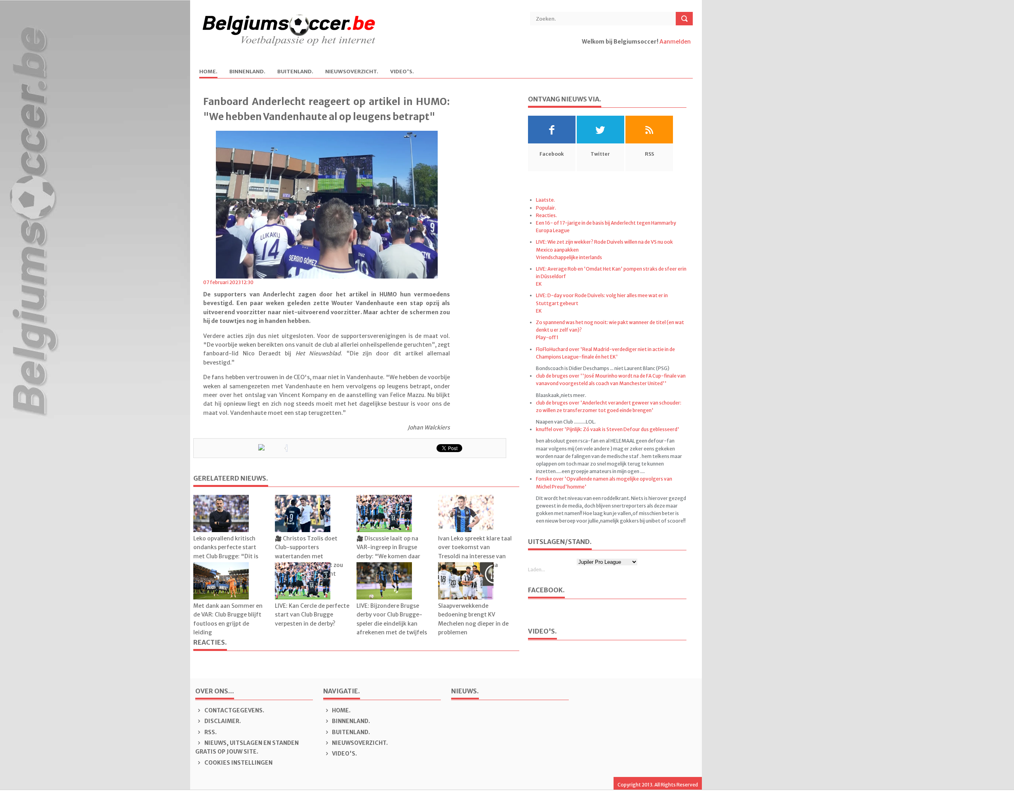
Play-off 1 (547, 337)
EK (539, 284)
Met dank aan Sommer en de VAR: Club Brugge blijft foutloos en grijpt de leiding (228, 619)
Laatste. (545, 200)
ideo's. (402, 72)
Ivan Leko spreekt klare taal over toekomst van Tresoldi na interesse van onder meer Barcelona (475, 552)
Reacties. (546, 215)
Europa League (553, 230)
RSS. (210, 732)
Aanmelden (675, 41)
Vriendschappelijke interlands (569, 257)
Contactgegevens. (233, 710)
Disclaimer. (222, 721)
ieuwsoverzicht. (351, 72)
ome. (208, 72)
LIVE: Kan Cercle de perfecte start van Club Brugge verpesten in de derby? (312, 614)
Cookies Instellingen (238, 762)
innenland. (247, 72)
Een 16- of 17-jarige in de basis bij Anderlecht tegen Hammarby (606, 223)
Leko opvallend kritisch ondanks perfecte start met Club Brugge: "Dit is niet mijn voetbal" (225, 552)
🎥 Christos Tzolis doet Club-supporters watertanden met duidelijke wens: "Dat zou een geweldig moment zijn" (309, 560)
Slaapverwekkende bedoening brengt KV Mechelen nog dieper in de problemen (473, 619)
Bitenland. (295, 72)
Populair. (546, 208)
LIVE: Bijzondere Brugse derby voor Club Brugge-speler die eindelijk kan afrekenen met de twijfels (391, 619)
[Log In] (582, 50)
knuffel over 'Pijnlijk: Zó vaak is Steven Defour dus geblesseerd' (607, 429)
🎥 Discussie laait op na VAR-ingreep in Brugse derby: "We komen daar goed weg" (388, 552)
